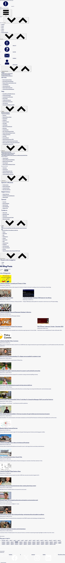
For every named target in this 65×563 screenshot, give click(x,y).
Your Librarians (5, 103)
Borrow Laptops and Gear (7, 79)
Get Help (14, 51)
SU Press (4, 249)
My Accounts (15, 64)
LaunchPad (4, 136)
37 (38, 543)
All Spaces (4, 115)
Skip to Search (2, 0)
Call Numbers (5, 124)
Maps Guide (5, 215)
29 (3, 543)
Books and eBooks (6, 203)
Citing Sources (5, 169)
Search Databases (6, 206)
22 (33, 541)
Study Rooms (5, 118)
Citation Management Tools (7, 171)
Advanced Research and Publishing (9, 159)
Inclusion (4, 238)
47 (20, 544)
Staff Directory (5, 236)
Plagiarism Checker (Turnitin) (8, 172)
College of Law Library (6, 134)
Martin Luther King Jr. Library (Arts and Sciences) (11, 142)
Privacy (62, 554)
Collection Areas (5, 184)
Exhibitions (5, 120)
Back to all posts (2, 536)
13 (54, 540)
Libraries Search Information (7, 101)
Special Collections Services (7, 87)
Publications (5, 233)
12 (50, 540)
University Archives (6, 188)
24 (42, 541)
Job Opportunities (6, 246)
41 (55, 543)
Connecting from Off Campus (8, 96)
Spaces (3, 111)
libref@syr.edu (2, 552)
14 (59, 540)
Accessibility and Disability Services (9, 93)
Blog (3, 235)
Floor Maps (5, 123)
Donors (2, 30)
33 (20, 543)
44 (7, 544)
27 (55, 541)
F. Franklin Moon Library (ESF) (8, 144)
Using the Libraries (5, 71)
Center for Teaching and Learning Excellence (10, 140)
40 (51, 543)
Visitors (2, 29)
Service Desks (5, 98)
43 (3, 544)
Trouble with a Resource (7, 100)
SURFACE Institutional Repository (9, 195)
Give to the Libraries (6, 247)
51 (38, 544)
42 (59, 543)
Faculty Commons (6, 121)
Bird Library (5, 128)
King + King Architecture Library (8, 131)
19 (20, 541)
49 (29, 544)
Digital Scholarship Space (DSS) (8, 139)
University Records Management (8, 89)
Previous (3, 540)
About (3, 225)
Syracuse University (4, 32)
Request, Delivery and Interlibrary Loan (9, 82)
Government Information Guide (8, 217)
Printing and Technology (7, 95)
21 (29, 541)
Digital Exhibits (5, 197)
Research (3, 150)
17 (12, 541)
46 (16, 544)
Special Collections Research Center (9, 132)
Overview (4, 201)
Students (2, 24)
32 (16, 543)
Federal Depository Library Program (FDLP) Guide (11, 250)
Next (54, 544)
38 (42, 543)
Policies (4, 232)
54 (51, 544)
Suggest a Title (5, 208)
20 (25, 541)
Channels (1, 269)
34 (25, 543)
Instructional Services (6, 86)
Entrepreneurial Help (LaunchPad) (8, 104)
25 (46, 541)
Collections (4, 180)
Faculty (2, 26)
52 (42, 544)
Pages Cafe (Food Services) (7, 126)
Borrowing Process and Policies (8, 81)
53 (46, 544)
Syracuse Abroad (6, 137)
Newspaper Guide (6, 214)
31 (12, 543)
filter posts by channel (7, 269)
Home (3, 262)
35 (29, 543)
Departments (5, 239)
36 (33, 543)
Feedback (14, 58)
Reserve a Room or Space (7, 117)
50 (33, 544)
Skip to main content (10, 0)
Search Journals (5, 205)
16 (7, 541)
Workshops (5, 167)
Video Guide (5, 212)
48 (25, 544)
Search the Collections (6, 189)
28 (59, 541)
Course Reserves (5, 84)
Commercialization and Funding (8, 174)
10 (41, 540)
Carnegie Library (5, 129)
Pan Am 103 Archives (6, 186)
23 (38, 541)
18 (16, 541)
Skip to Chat (5, 0)
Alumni (2, 27)
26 (51, 541)
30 (7, 543)
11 (46, 540)
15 (3, 541)
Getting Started (5, 158)
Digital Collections (6, 194)
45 (12, 544)
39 (46, 543)
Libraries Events (5, 243)
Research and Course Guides (7, 161)
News (4, 241)
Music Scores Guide (6, 219)
